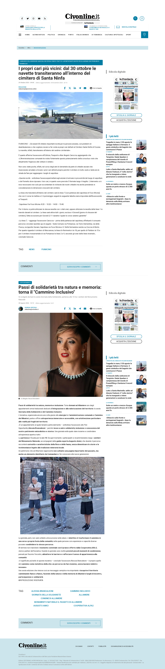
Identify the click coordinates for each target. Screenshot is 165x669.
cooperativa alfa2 (84, 605)
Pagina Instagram (33, 18)
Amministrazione (40, 48)
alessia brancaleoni (42, 591)
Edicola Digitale (129, 27)
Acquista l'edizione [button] (126, 120)
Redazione (22, 87)
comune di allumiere (51, 598)
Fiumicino (46, 249)
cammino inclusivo (80, 591)
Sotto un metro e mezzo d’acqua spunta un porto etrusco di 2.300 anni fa (119, 186)
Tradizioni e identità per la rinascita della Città (35, 28)
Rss (45, 18)
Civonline (21, 48)
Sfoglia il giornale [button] (126, 115)
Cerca (135, 18)
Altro (29, 48)
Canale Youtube (39, 18)
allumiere (84, 595)
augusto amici (41, 605)
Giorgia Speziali (31, 307)
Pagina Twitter (27, 18)
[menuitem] (27, 34)
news (31, 249)
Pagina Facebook (22, 18)
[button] (142, 18)
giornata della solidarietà (46, 595)
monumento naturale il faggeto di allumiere (58, 602)
